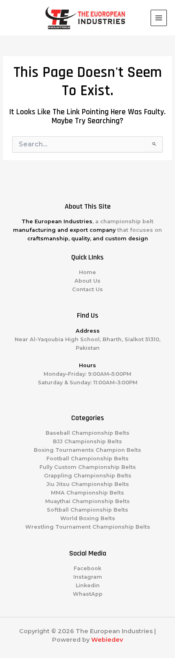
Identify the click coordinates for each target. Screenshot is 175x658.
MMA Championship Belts (87, 493)
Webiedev (107, 639)
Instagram (87, 577)
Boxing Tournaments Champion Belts (87, 450)
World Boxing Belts (87, 518)
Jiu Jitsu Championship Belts (87, 484)
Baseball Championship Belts (87, 433)
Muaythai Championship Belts (87, 501)
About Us (87, 281)
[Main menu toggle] (159, 18)
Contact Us (87, 289)
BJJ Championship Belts (87, 441)
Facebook (87, 568)
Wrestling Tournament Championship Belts (87, 527)
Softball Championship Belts (87, 510)
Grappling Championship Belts (87, 476)
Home (87, 272)
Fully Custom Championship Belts (87, 467)
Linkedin (88, 585)
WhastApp (88, 594)
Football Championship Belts (87, 458)
